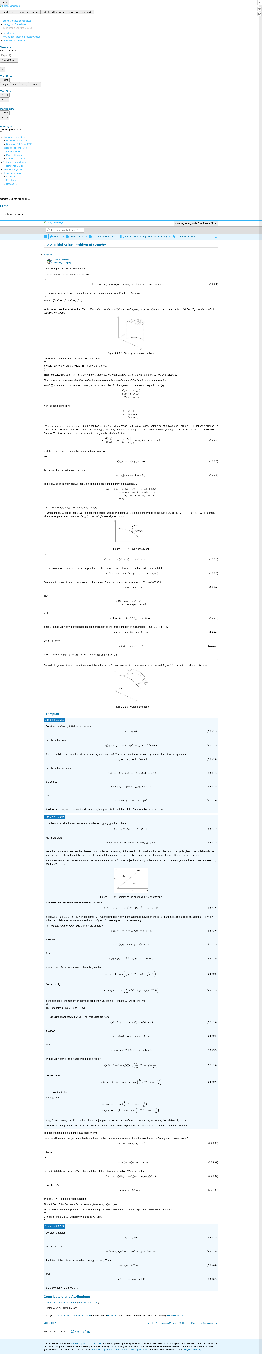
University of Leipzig (62, 263)
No (88, 1332)
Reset (5, 80)
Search (48, 230)
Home (57, 236)
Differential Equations (104, 236)
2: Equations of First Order (190, 236)
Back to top (49, 1323)
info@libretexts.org (191, 1349)
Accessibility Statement (137, 1349)
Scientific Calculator (16, 158)
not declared (113, 1315)
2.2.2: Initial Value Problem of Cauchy (74, 1315)
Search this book (8, 50)
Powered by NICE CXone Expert (87, 1343)
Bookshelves (77, 236)
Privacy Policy (98, 1349)
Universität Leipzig (88, 1302)
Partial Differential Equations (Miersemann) (146, 236)
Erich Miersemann (61, 260)
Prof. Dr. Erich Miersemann (62, 1302)
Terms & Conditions (115, 1349)
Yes (77, 1332)
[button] (11, 180)
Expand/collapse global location (216, 236)
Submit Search (9, 60)
